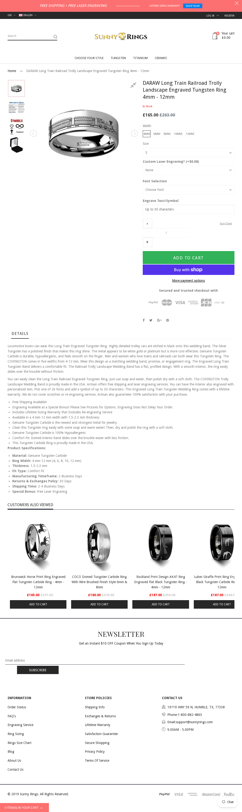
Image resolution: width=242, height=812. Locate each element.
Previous (34, 133)
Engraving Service (20, 725)
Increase (147, 242)
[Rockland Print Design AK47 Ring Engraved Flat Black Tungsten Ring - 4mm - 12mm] (160, 542)
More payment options (188, 280)
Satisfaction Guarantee (101, 734)
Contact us (15, 769)
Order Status (17, 707)
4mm (146, 134)
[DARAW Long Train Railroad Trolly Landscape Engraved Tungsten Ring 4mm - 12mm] (16, 88)
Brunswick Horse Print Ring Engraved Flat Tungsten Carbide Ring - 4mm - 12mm (38, 582)
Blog (11, 751)
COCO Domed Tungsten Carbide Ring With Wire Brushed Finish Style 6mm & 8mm (99, 582)
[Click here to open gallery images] (134, 86)
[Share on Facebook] (144, 320)
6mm (156, 134)
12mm (190, 134)
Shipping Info (95, 707)
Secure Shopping (97, 743)
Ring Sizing (16, 734)
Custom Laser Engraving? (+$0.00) (171, 161)
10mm (178, 134)
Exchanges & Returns (100, 716)
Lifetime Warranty (97, 725)
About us (14, 760)
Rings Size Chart (19, 743)
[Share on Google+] (159, 320)
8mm (167, 134)
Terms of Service (97, 760)
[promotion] (236, 3)
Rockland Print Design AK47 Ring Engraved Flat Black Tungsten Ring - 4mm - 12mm (160, 582)
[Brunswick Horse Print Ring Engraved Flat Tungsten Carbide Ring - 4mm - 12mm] (38, 542)
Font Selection (155, 181)
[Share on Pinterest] (167, 320)
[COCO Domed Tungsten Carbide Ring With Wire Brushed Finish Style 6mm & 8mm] (99, 542)
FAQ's (12, 716)
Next (134, 133)
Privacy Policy (95, 751)
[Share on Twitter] (150, 320)
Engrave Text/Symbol (160, 201)
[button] (147, 223)
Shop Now (193, 6)
